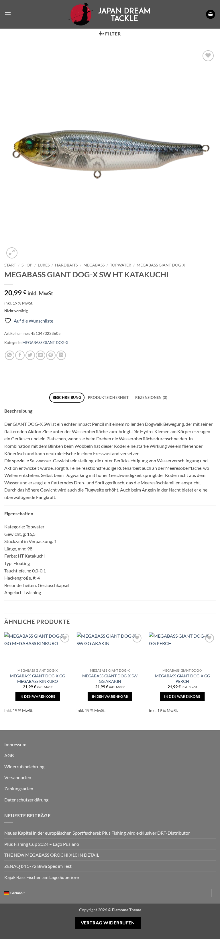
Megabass (94, 265)
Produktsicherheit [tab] (108, 397)
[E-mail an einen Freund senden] (40, 355)
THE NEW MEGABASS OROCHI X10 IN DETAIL (51, 855)
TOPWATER (120, 265)
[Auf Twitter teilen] (30, 355)
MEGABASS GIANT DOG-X (161, 265)
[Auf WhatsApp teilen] (9, 355)
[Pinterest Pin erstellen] (51, 355)
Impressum (15, 744)
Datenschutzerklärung (26, 799)
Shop (26, 265)
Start (10, 265)
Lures (44, 265)
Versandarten (17, 777)
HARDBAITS (66, 265)
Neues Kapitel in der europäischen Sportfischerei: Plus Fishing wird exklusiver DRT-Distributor (97, 832)
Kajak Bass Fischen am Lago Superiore (41, 877)
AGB (9, 755)
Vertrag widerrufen (108, 922)
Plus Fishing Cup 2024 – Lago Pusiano (41, 844)
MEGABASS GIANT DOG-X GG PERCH (182, 678)
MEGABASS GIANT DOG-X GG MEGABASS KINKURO (37, 678)
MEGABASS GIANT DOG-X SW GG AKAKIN (110, 678)
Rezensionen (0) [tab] (151, 397)
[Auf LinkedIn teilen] (61, 355)
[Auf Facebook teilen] (20, 355)
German (16, 893)
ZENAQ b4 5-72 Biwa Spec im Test (38, 866)
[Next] (215, 676)
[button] (7, 14)
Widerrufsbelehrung (24, 766)
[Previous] (4, 676)
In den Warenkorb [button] (37, 696)
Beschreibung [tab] (67, 397)
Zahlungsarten (18, 788)
